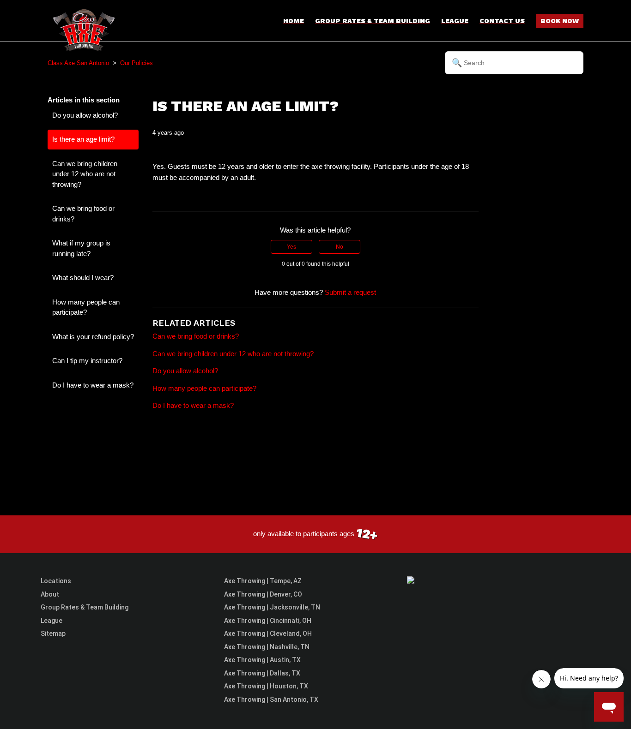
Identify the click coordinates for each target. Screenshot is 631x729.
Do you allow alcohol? (85, 115)
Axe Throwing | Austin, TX (262, 659)
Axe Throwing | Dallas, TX (262, 673)
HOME (293, 20)
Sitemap (53, 633)
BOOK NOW (559, 20)
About (50, 594)
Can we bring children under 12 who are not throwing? (84, 174)
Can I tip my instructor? (87, 360)
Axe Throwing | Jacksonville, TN (272, 607)
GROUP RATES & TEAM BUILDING (372, 20)
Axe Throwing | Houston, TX (266, 686)
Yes (291, 247)
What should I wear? (83, 277)
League (51, 620)
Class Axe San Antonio (78, 63)
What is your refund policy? (93, 337)
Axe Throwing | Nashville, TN (266, 647)
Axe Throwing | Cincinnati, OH (267, 620)
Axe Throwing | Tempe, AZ (263, 581)
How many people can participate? (86, 307)
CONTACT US (502, 20)
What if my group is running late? (81, 248)
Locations (56, 581)
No (339, 247)
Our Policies (136, 63)
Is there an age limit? (83, 139)
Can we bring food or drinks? (83, 213)
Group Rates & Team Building (84, 607)
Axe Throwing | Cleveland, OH (268, 633)
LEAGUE (454, 20)
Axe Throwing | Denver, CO (263, 594)
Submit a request (350, 292)
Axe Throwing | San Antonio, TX (271, 699)
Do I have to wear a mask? (92, 385)
